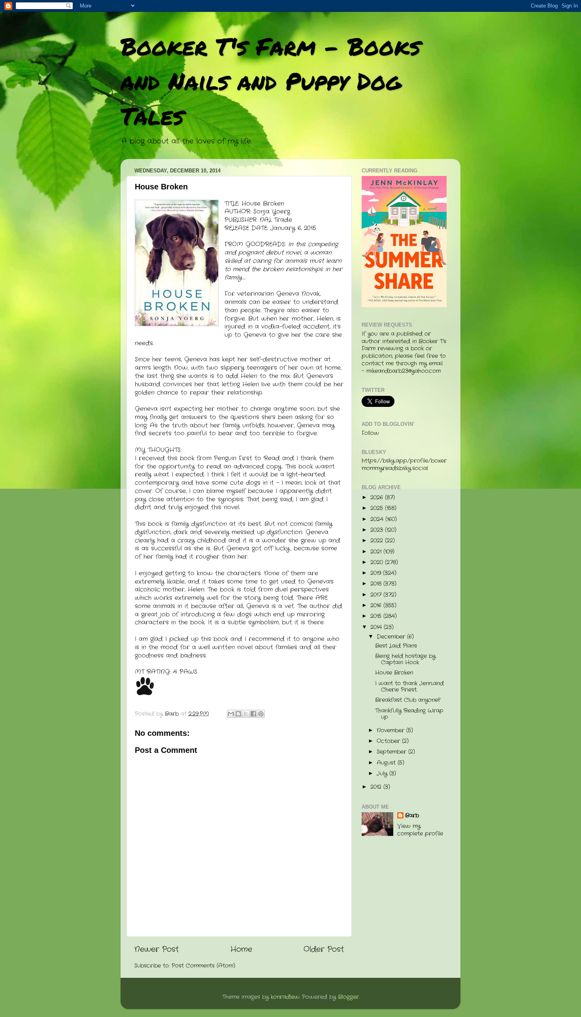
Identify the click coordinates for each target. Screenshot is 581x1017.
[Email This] (231, 714)
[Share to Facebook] (253, 714)
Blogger (348, 997)
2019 (376, 573)
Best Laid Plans (396, 646)
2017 (376, 595)
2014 (377, 627)
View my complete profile (420, 829)
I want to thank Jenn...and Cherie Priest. (409, 687)
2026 (377, 497)
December (392, 637)
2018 (376, 584)
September (392, 752)
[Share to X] (246, 714)
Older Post (324, 949)
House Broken (394, 673)
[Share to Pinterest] (261, 714)
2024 (377, 519)
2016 (376, 605)
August (387, 763)
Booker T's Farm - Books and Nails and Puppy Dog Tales (271, 80)
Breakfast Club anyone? (407, 700)
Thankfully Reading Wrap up (409, 714)
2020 (377, 562)
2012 (376, 787)
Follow (370, 433)
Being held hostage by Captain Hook (405, 659)
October (389, 741)
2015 (376, 616)
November (391, 730)
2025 (377, 508)
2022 (377, 540)
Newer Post (156, 949)
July (383, 773)
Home (241, 949)
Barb (412, 815)
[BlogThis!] (238, 714)
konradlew (285, 997)
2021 (376, 552)
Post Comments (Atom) (203, 966)
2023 (377, 530)
